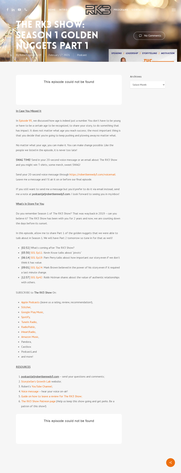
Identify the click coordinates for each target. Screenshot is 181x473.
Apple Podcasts (30, 302)
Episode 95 (25, 120)
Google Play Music (32, 312)
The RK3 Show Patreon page (38, 401)
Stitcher (25, 307)
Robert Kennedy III (30, 55)
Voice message (30, 391)
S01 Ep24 (36, 267)
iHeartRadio (28, 332)
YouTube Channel (42, 386)
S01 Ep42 (36, 277)
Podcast (82, 55)
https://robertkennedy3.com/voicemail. (92, 174)
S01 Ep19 (36, 257)
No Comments (152, 35)
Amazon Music (29, 337)
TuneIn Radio (29, 322)
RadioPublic (28, 327)
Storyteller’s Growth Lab (36, 381)
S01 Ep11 (36, 252)
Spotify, (25, 317)
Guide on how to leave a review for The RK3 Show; (51, 396)
